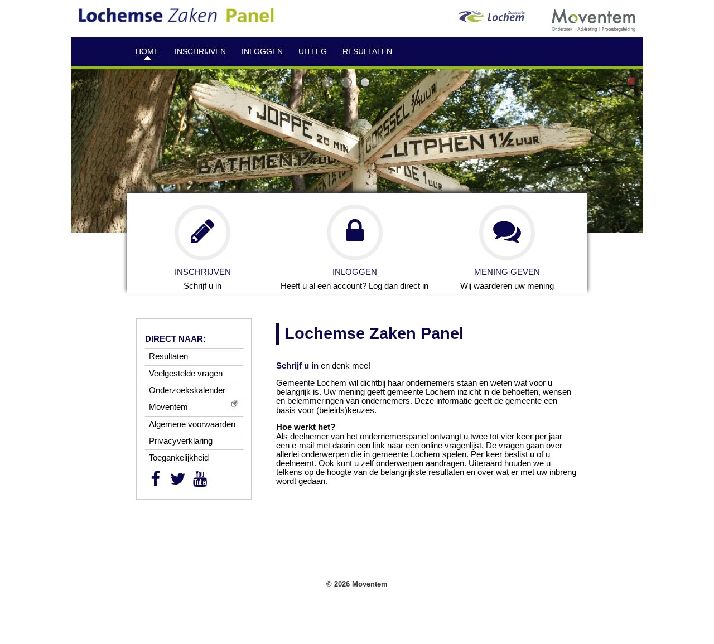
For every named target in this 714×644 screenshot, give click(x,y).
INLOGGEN (262, 51)
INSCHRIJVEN (200, 51)
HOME (147, 51)
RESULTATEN (367, 51)
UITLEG (312, 51)
